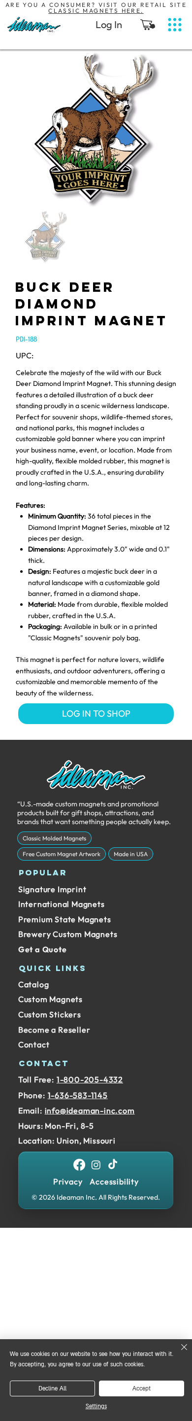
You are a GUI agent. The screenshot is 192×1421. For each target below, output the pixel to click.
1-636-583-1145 (78, 1095)
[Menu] (174, 25)
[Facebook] (79, 1165)
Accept (141, 1388)
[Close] (178, 1353)
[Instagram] (96, 1165)
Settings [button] (96, 1406)
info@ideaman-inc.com (90, 1110)
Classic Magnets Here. (95, 10)
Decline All (52, 1388)
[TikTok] (113, 1165)
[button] (147, 24)
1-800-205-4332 (90, 1079)
